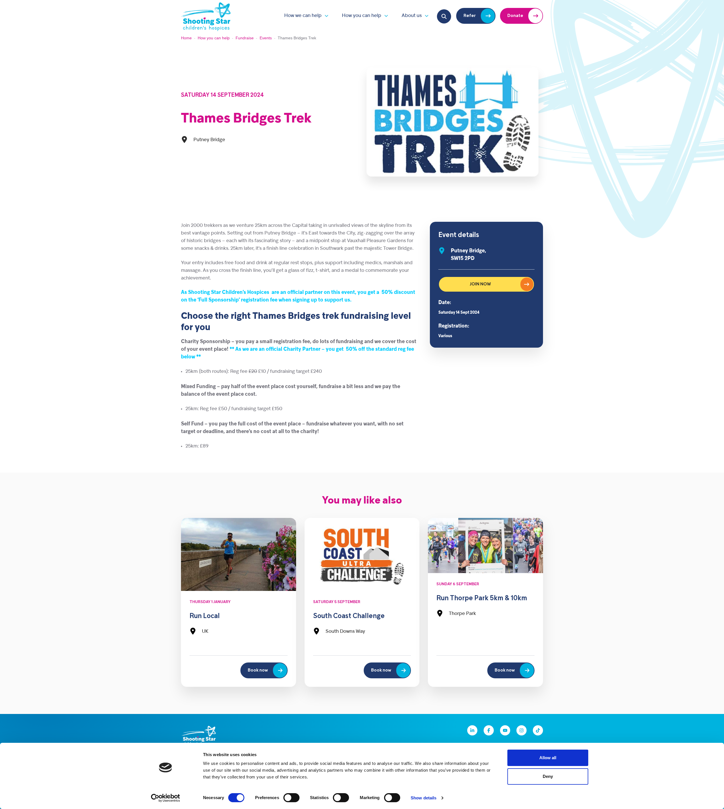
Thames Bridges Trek (246, 119)
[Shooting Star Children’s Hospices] (206, 15)
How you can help (361, 15)
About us (412, 15)
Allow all (547, 757)
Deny (548, 776)
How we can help (303, 15)
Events (266, 38)
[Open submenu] (325, 16)
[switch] (291, 797)
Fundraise (245, 38)
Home (186, 38)
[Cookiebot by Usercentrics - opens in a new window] (165, 798)
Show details (423, 797)
